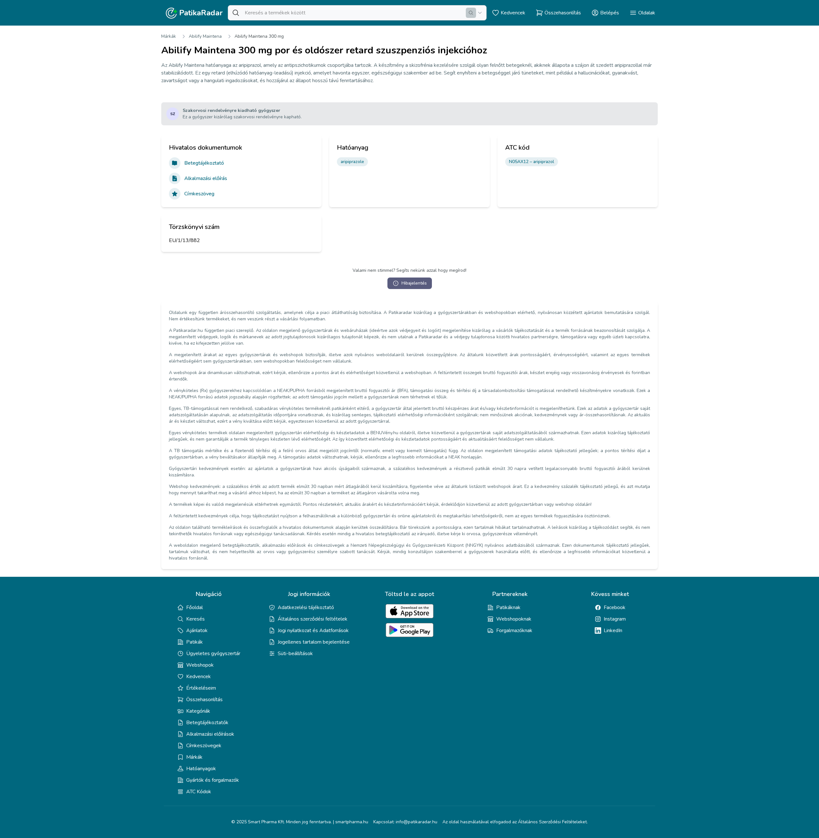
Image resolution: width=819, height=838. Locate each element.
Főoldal (194, 607)
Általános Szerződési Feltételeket (552, 822)
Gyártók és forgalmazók (212, 780)
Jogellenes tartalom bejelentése (314, 642)
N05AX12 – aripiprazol (531, 162)
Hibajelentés (414, 283)
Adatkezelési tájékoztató (306, 607)
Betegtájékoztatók (207, 722)
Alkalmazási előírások (210, 734)
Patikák (194, 642)
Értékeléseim (201, 688)
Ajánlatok (197, 630)
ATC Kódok (198, 791)
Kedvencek (198, 676)
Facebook (614, 607)
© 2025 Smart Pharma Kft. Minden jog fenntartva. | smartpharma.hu (299, 822)
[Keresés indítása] (471, 13)
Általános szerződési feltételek (312, 619)
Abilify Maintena (205, 36)
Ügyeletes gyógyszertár (213, 653)
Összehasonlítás (204, 699)
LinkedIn (613, 630)
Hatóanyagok (201, 768)
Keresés (195, 619)
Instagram (615, 619)
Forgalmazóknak (514, 630)
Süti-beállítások (295, 653)
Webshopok (200, 665)
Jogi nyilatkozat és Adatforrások (313, 630)
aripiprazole (352, 162)
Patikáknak (508, 607)
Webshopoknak (513, 619)
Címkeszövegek (203, 745)
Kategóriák (198, 711)
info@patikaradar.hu (416, 822)
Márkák (168, 36)
